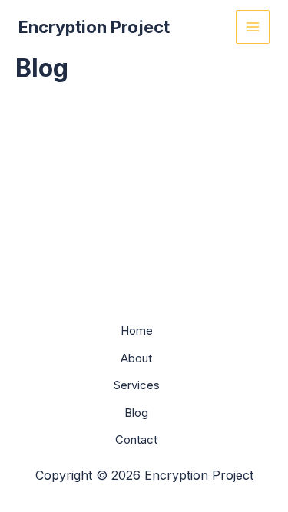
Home (137, 330)
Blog (136, 412)
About (136, 358)
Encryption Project (94, 27)
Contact (136, 439)
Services (137, 385)
